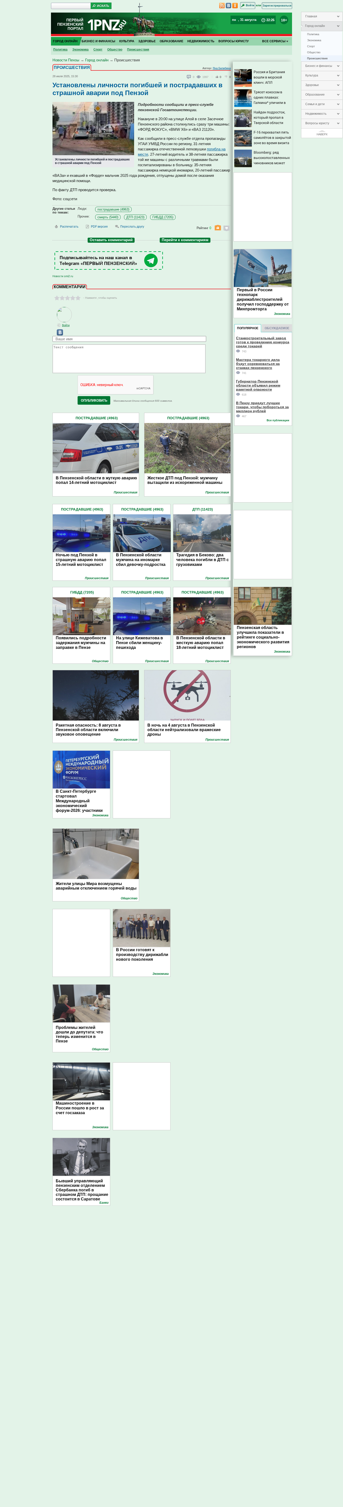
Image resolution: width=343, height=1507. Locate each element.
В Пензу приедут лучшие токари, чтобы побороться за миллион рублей (262, 407)
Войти (250, 5)
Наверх (322, 134)
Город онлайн (315, 26)
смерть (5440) (107, 217)
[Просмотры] (199, 77)
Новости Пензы (65, 60)
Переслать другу (132, 226)
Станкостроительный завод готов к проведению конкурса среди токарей (262, 342)
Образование (315, 94)
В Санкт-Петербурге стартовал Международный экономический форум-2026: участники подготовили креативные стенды (81, 805)
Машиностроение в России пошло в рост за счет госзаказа (80, 1108)
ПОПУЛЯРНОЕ (247, 328)
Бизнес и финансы (318, 66)
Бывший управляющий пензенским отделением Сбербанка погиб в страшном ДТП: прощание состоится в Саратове (82, 1190)
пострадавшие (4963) (113, 209)
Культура (311, 75)
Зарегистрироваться (277, 5)
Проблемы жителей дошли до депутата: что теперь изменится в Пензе (79, 1034)
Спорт (311, 46)
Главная (311, 16)
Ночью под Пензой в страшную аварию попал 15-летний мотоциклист (81, 560)
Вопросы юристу (317, 123)
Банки (103, 1202)
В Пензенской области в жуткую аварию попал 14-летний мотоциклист (96, 480)
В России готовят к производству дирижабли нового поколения (142, 954)
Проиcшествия (317, 58)
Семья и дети (315, 104)
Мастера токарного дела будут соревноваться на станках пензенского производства (258, 363)
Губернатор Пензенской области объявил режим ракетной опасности (258, 385)
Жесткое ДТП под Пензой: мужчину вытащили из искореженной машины (184, 480)
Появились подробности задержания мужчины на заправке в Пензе (81, 643)
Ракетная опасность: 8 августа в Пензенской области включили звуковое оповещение (88, 729)
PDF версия (99, 226)
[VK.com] (57, 334)
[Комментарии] (189, 77)
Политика (313, 34)
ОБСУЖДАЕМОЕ (277, 328)
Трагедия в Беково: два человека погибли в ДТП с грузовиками (202, 560)
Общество (313, 52)
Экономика (314, 40)
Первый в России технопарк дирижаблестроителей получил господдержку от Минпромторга (263, 299)
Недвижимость (315, 113)
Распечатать (69, 226)
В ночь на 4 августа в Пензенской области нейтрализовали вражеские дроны (184, 729)
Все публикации (278, 420)
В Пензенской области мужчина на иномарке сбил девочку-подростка (140, 560)
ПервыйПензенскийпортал (70, 24)
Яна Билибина (222, 68)
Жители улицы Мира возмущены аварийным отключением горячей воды (96, 886)
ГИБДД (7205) (162, 217)
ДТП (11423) (135, 217)
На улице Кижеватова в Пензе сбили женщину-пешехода (139, 643)
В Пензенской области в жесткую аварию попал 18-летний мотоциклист (200, 643)
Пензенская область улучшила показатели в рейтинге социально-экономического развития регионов (263, 637)
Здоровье (312, 85)
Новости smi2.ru (62, 276)
